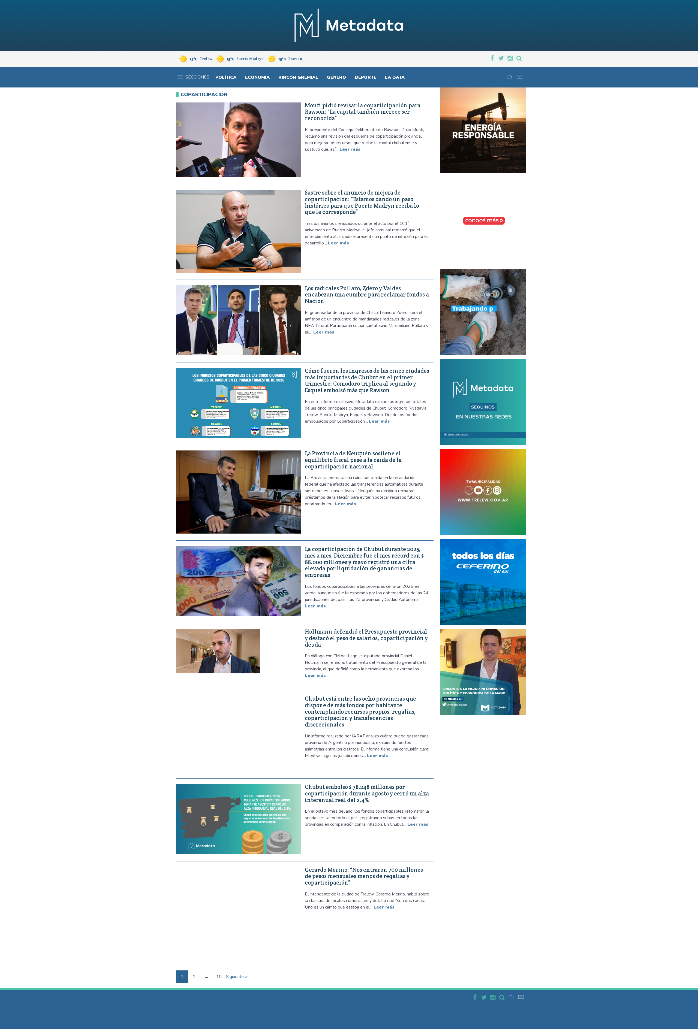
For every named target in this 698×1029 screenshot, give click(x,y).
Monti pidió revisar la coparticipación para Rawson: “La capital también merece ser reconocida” (362, 112)
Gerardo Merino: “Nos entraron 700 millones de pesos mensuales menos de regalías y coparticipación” (364, 876)
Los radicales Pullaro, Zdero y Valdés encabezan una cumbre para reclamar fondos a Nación (367, 295)
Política (225, 77)
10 (219, 977)
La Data (395, 77)
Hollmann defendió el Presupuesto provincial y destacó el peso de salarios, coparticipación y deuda (366, 638)
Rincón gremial (298, 77)
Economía (257, 77)
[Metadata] (349, 25)
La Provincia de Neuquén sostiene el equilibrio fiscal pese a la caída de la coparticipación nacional (353, 460)
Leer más (349, 149)
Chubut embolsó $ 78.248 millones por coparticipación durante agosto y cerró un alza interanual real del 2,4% (367, 793)
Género (336, 77)
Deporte (365, 77)
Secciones (197, 77)
